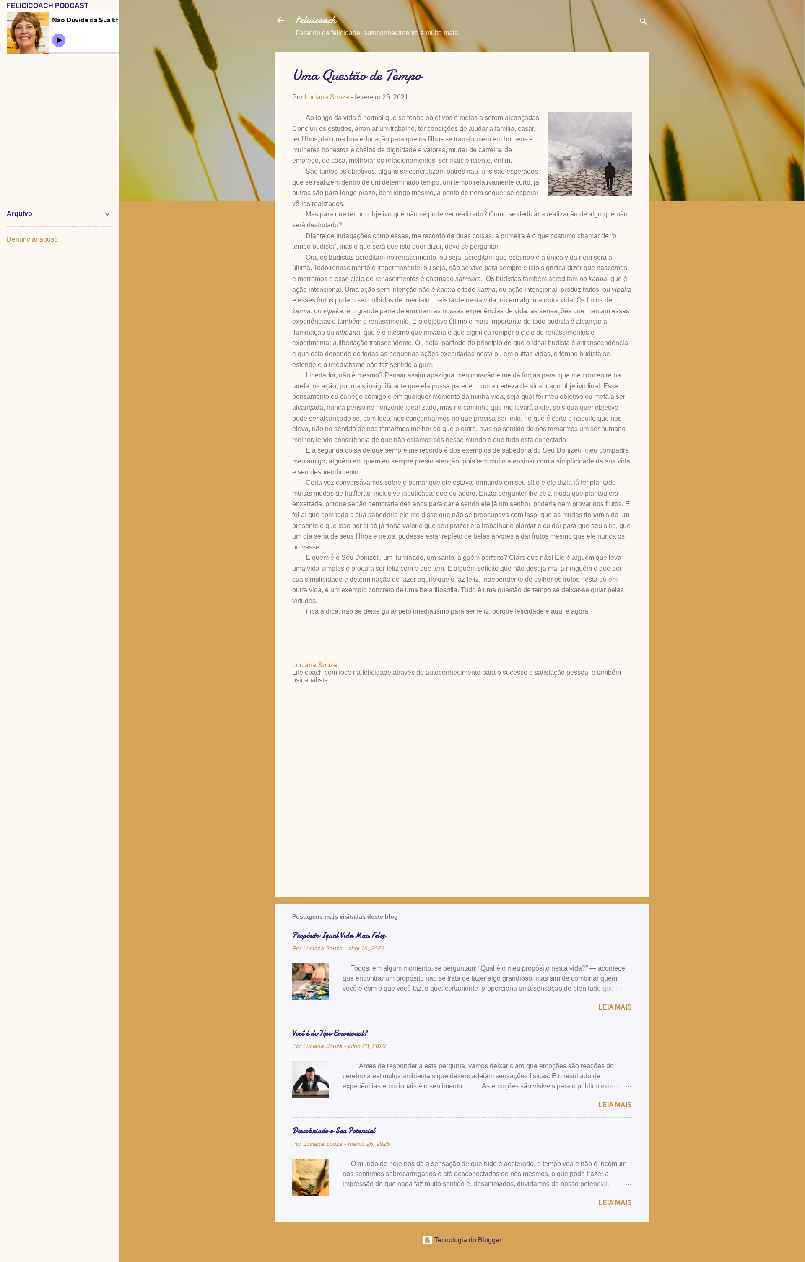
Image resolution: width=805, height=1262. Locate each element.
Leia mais (615, 1007)
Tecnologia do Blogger (467, 1240)
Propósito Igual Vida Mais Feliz (338, 935)
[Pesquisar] (644, 23)
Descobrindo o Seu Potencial (333, 1131)
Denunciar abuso (32, 239)
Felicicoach (316, 20)
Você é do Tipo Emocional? (329, 1033)
